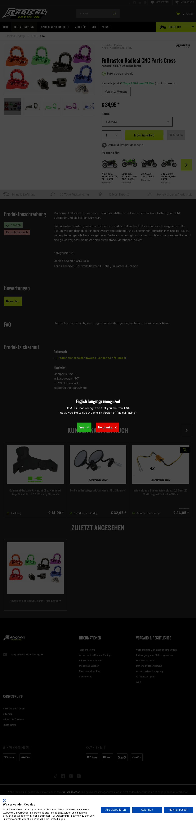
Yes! (82, 427)
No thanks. (105, 427)
